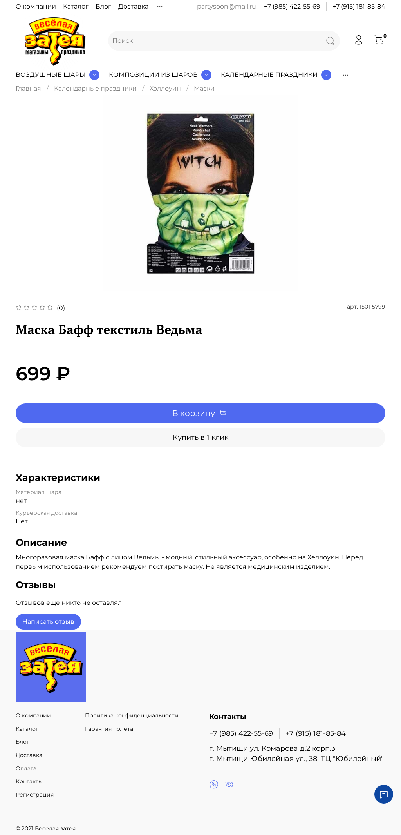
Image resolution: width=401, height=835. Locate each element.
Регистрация (35, 794)
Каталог (76, 6)
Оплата (26, 768)
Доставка (133, 6)
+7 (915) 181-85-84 (358, 6)
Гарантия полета (109, 728)
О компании (36, 6)
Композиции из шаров (153, 74)
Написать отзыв (48, 621)
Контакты (29, 781)
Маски (204, 88)
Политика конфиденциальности (132, 715)
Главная (28, 88)
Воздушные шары (51, 74)
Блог (103, 6)
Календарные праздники (269, 74)
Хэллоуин (165, 88)
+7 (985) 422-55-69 (292, 6)
